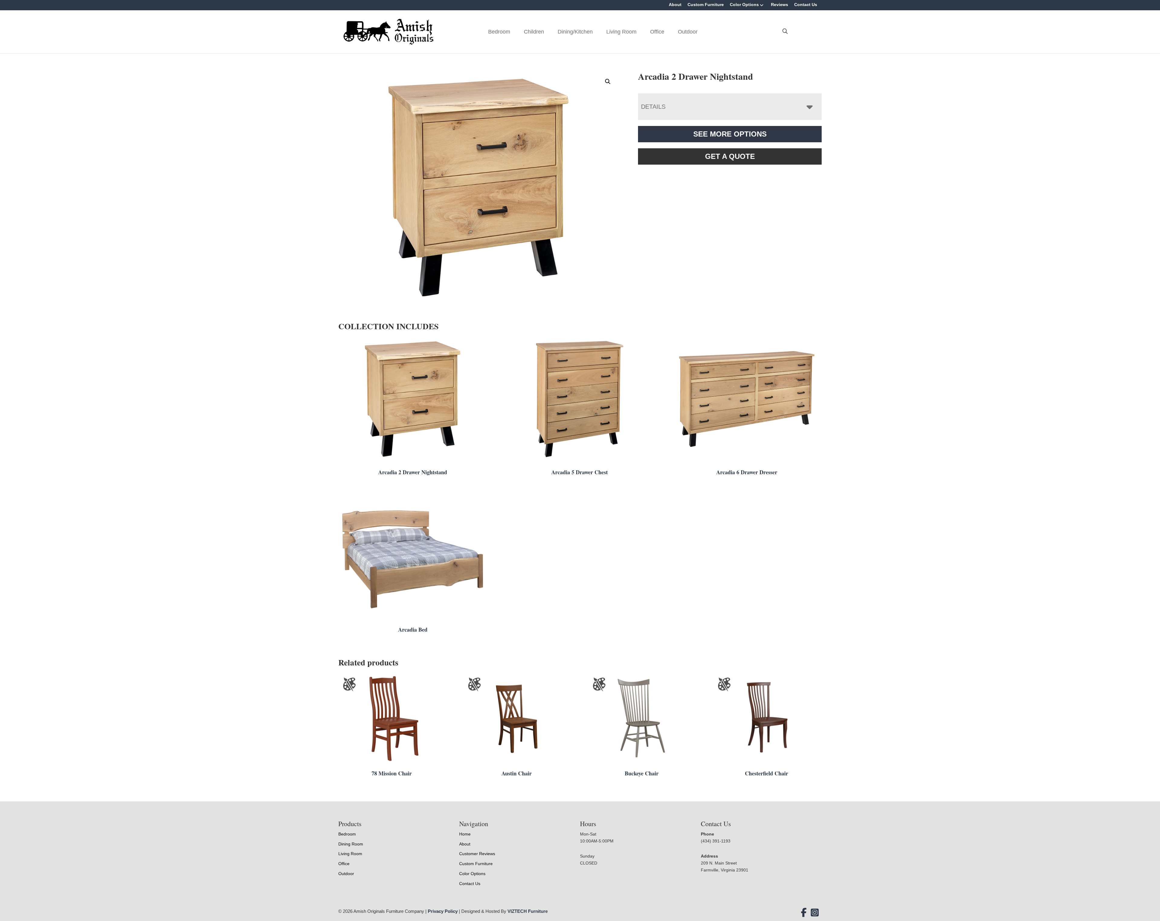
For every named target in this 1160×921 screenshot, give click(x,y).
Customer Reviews (477, 853)
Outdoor (688, 32)
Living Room (621, 32)
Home (465, 834)
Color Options (744, 4)
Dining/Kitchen (575, 32)
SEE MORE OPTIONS (730, 134)
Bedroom (499, 32)
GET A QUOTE (730, 156)
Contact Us (805, 4)
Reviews (779, 4)
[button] (607, 81)
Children (534, 32)
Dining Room (350, 844)
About (675, 4)
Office (657, 32)
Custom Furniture (706, 4)
